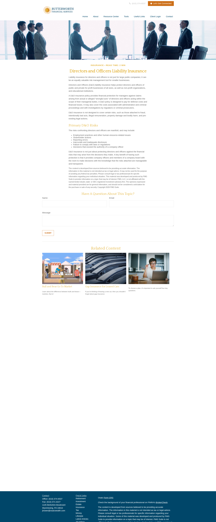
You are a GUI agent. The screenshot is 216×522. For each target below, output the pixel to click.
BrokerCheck (162, 502)
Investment (81, 501)
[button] (85, 16)
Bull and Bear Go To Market (57, 286)
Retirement (81, 498)
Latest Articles (82, 519)
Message (46, 213)
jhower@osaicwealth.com (53, 511)
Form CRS (108, 498)
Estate (78, 504)
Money (79, 513)
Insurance (80, 507)
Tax (77, 510)
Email (111, 198)
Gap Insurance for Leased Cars (102, 286)
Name (45, 198)
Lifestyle (79, 516)
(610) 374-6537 (138, 3)
